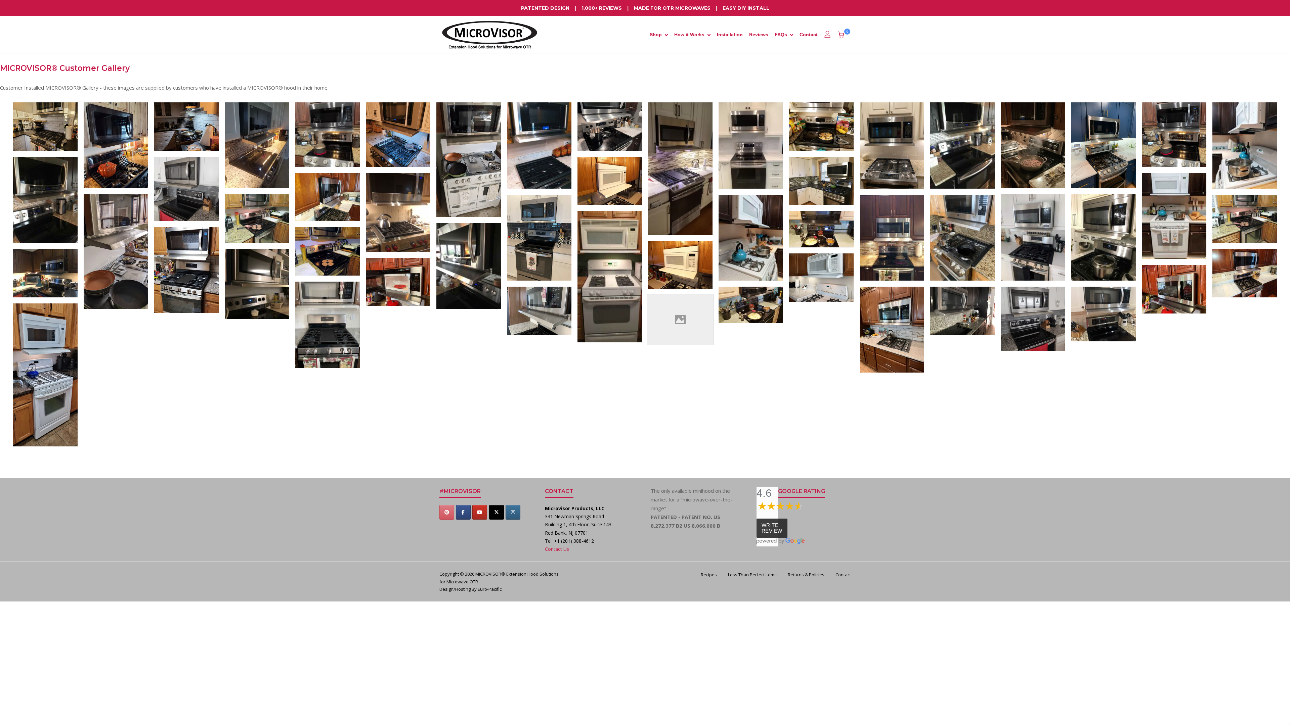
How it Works (689, 34)
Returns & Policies (806, 575)
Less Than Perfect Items (752, 575)
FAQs (781, 34)
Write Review (772, 528)
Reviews (758, 34)
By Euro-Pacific (487, 589)
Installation (730, 34)
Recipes (709, 575)
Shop (656, 34)
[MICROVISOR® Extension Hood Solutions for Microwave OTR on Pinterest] (446, 512)
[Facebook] (463, 512)
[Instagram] (513, 512)
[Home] (489, 34)
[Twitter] (496, 512)
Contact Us (557, 549)
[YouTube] (479, 512)
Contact (809, 34)
